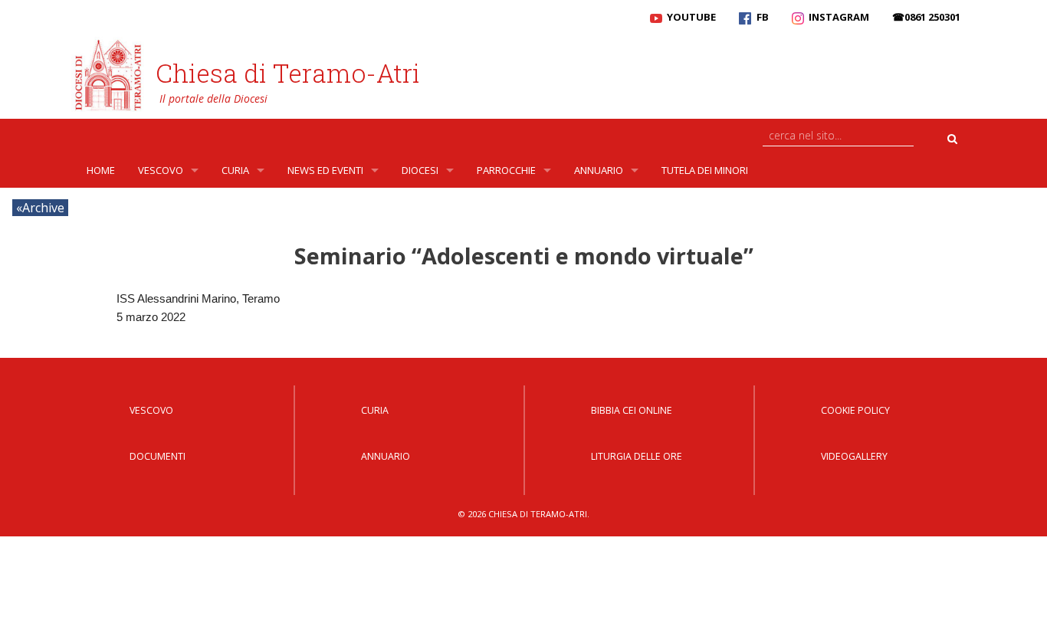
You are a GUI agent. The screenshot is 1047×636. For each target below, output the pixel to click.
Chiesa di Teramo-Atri (288, 73)
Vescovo (160, 170)
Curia (235, 170)
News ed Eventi (325, 170)
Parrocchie (506, 170)
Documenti (157, 456)
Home (101, 170)
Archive (43, 207)
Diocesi (420, 170)
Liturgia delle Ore (636, 456)
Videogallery (854, 456)
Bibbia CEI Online (631, 410)
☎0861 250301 (926, 17)
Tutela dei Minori (704, 170)
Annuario (598, 170)
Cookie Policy (855, 410)
